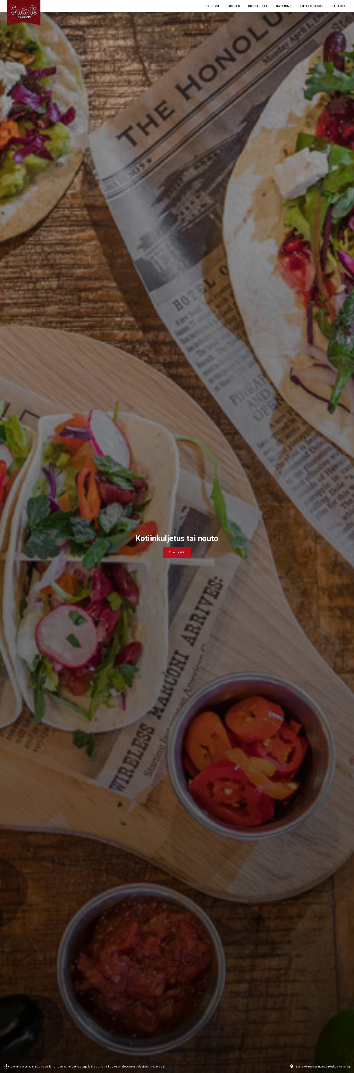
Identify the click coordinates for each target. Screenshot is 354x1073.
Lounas (233, 6)
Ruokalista (258, 6)
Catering (284, 6)
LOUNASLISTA (177, 552)
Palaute (338, 6)
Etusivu (212, 6)
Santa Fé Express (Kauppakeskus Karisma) (323, 1066)
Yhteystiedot (311, 6)
